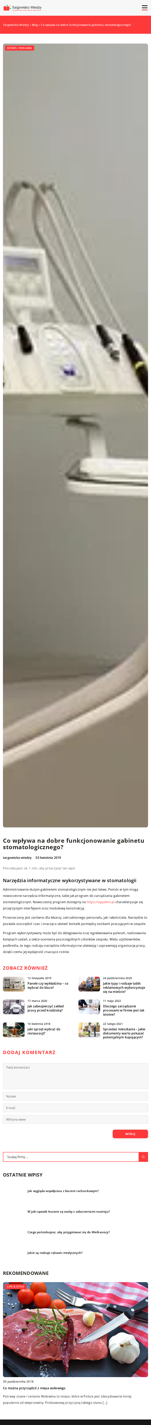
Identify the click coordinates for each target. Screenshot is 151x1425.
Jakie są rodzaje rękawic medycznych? (55, 1253)
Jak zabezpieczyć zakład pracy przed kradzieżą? (46, 1008)
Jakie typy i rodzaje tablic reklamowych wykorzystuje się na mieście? (124, 987)
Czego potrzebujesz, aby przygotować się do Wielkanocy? (69, 1232)
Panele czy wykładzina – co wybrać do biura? (48, 985)
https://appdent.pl (101, 902)
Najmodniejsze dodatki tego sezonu (30, 1388)
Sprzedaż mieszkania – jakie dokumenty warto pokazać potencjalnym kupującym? (124, 1033)
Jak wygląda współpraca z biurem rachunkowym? (63, 1191)
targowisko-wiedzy (17, 857)
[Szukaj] (143, 1157)
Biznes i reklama (19, 48)
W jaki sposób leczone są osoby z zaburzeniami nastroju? (69, 1211)
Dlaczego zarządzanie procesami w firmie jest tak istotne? (123, 1010)
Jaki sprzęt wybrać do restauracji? (44, 1031)
